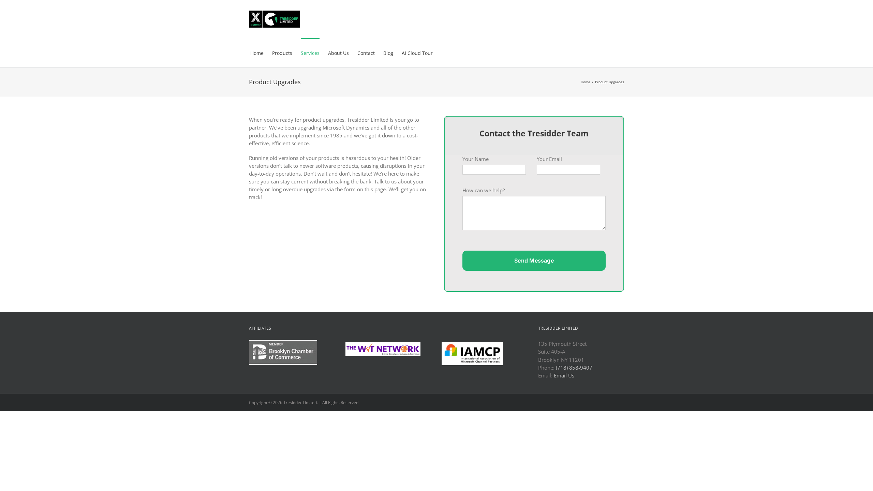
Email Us (564, 375)
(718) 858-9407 (574, 367)
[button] (443, 53)
